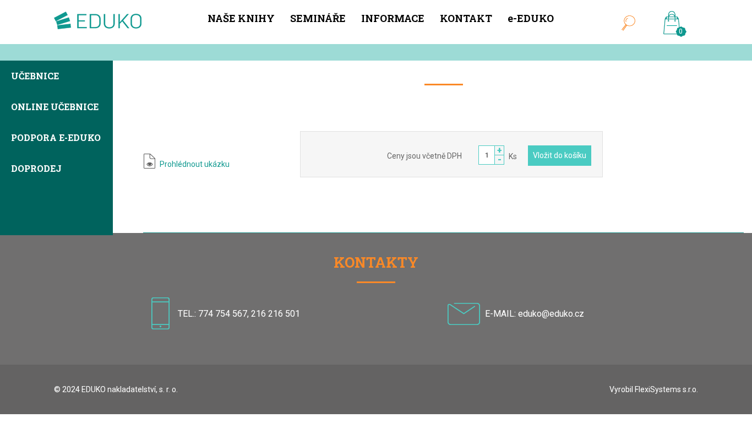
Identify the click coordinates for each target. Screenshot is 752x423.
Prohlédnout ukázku (195, 164)
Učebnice (35, 77)
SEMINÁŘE (318, 18)
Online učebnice (55, 107)
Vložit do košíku (559, 155)
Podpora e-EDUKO (56, 138)
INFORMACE (392, 18)
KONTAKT (466, 18)
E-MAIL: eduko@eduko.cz (534, 313)
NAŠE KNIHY (241, 18)
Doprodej (36, 169)
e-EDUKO (531, 18)
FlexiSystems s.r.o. (666, 389)
